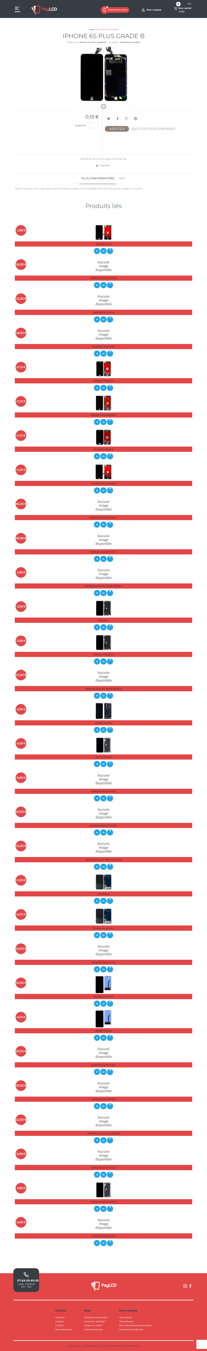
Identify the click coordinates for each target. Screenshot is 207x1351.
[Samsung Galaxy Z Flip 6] (103, 539)
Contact (59, 1325)
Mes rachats (125, 1317)
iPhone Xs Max (103, 757)
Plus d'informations (98, 178)
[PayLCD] (44, 9)
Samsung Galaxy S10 (103, 1099)
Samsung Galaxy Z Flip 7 (103, 517)
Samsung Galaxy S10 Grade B (103, 1133)
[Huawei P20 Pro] (103, 710)
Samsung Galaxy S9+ (103, 346)
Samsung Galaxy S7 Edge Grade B (103, 586)
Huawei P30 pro (103, 1031)
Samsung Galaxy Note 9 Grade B (103, 860)
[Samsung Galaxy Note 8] (103, 266)
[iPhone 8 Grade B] (103, 437)
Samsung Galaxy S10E (103, 1167)
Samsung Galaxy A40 (103, 1236)
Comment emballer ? (95, 1321)
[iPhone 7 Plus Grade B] (103, 403)
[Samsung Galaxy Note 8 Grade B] (103, 676)
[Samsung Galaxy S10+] (103, 1052)
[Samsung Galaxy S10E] (103, 1155)
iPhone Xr (103, 894)
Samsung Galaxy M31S (103, 791)
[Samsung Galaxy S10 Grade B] (103, 1121)
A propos (60, 1317)
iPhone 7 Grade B (103, 381)
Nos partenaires (63, 1329)
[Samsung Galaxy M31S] (103, 779)
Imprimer (105, 165)
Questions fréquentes (95, 1317)
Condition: (114, 42)
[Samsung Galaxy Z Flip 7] (103, 505)
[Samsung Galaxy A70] (103, 950)
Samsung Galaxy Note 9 (103, 825)
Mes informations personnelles (135, 1325)
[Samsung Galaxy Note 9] (103, 813)
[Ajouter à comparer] (103, 251)
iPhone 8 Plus (103, 244)
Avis (122, 178)
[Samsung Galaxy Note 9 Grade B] (103, 847)
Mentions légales (132, 1346)
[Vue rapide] (97, 251)
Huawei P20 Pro (103, 723)
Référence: (73, 42)
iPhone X (103, 620)
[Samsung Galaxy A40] (103, 1223)
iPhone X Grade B (103, 654)
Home (91, 29)
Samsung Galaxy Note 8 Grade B (103, 689)
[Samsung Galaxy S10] (103, 1087)
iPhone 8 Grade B (103, 449)
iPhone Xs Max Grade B (104, 1202)
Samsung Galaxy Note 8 (103, 278)
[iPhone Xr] (103, 881)
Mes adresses (126, 1321)
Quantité (80, 125)
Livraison (59, 1321)
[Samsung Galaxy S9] (103, 300)
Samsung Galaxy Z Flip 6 (103, 552)
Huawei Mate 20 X (103, 996)
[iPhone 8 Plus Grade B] (103, 471)
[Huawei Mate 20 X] (103, 984)
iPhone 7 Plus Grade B (103, 415)
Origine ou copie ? (93, 1325)
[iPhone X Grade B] (103, 642)
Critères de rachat (93, 1329)
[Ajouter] (110, 251)
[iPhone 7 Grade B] (103, 368)
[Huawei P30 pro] (103, 1018)
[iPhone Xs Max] (103, 745)
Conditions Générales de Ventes (110, 1346)
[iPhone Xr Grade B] (103, 916)
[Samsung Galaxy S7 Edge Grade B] (103, 574)
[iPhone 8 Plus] (103, 232)
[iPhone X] (103, 608)
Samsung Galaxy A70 (103, 962)
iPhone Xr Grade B (103, 928)
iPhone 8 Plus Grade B (103, 483)
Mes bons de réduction (131, 1329)
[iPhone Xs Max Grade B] (103, 1189)
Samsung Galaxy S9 (103, 312)
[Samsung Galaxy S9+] (103, 334)
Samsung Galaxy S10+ (103, 1065)
